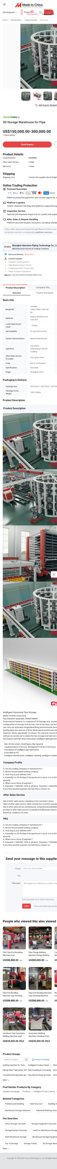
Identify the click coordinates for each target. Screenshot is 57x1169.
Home (5, 20)
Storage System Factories (16, 1130)
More (5, 1148)
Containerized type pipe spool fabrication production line (15, 1075)
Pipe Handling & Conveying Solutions (40, 1070)
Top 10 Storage (11, 1143)
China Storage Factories (15, 1123)
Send (26, 906)
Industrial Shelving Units (46, 1110)
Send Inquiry (27, 144)
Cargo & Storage (31, 20)
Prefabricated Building (14, 1103)
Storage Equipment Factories (43, 1123)
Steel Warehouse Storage (15, 1137)
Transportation (16, 20)
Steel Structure (36, 1103)
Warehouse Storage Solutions (17, 1110)
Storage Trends (30, 1143)
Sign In (7, 274)
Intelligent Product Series (38, 1065)
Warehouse (44, 20)
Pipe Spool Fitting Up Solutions (40, 1075)
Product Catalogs (42, 1059)
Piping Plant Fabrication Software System (15, 1070)
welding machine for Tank (14, 1065)
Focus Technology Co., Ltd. (35, 1158)
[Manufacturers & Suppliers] (28, 4)
